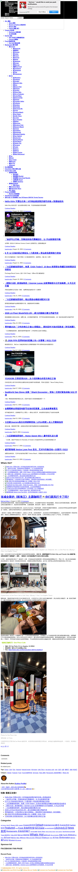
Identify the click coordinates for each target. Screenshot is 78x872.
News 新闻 (42, 773)
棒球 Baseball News (15, 188)
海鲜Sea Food (17, 66)
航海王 (75, 769)
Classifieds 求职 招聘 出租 (13, 169)
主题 (59, 769)
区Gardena (16, 105)
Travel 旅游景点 (5, 835)
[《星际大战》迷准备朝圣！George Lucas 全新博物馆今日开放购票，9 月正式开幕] (30, 474)
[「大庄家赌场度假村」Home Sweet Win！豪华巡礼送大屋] (22, 490)
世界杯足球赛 (13, 172)
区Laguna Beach (18, 112)
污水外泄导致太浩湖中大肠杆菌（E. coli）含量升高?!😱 (17, 789)
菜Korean (16, 63)
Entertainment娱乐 (51, 825)
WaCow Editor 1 (5, 501)
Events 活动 (8, 35)
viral (56, 769)
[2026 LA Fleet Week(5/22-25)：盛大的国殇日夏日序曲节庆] (23, 477)
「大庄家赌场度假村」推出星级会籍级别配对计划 (27, 299)
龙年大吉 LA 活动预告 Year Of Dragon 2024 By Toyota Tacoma (24, 197)
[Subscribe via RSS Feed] (10, 870)
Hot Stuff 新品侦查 (14, 43)
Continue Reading (10, 208)
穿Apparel (38, 837)
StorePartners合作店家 (12, 195)
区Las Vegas (17, 114)
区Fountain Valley (18, 101)
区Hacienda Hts (18, 108)
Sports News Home (50, 831)
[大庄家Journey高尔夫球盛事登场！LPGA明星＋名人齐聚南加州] (24, 488)
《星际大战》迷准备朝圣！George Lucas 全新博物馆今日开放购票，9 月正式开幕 (34, 806)
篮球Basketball (13, 183)
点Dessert (12, 165)
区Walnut (16, 150)
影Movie (71, 835)
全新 (63, 769)
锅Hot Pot (12, 163)
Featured (14, 773)
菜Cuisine (12, 46)
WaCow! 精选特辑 (23, 835)
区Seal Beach (17, 141)
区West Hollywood (18, 154)
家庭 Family (63, 835)
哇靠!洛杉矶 (6, 868)
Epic (14, 769)
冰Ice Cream (13, 159)
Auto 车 (8, 825)
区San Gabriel (17, 136)
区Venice (15, 149)
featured (18, 769)
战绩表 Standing (18, 181)
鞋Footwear (18, 840)
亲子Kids (56, 837)
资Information (64, 837)
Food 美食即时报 (10, 41)
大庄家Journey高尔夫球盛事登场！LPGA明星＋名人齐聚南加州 (34, 422)
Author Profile (20, 783)
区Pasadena (16, 130)
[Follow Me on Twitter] (29, 870)
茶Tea (10, 156)
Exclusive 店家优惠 (15, 32)
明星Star (13, 837)
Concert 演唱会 (13, 39)
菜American (16, 48)
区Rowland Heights (19, 134)
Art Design (3, 825)
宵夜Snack (12, 161)
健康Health (47, 835)
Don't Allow (42, 12)
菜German (16, 57)
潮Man (18, 837)
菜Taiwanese (17, 70)
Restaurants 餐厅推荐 (11, 45)
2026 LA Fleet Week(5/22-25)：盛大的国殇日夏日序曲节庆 (31, 313)
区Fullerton (16, 103)
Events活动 (64, 825)
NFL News (12, 190)
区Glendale (16, 107)
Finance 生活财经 (10, 192)
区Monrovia (16, 123)
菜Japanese (16, 61)
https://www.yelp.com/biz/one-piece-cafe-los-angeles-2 (25, 650)
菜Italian (15, 59)
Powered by (23, 12)
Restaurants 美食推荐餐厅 (54, 773)
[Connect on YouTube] (64, 870)
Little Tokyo (41, 769)
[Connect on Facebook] (46, 870)
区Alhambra (16, 77)
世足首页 (15, 174)
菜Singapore (17, 68)
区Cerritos (16, 90)
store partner (59, 831)
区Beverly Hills (17, 83)
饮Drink (11, 158)
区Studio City (17, 143)
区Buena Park (17, 87)
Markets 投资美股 (14, 194)
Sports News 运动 (10, 170)
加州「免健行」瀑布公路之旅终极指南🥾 (14, 787)
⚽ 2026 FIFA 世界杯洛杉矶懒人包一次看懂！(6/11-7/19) (30, 340)
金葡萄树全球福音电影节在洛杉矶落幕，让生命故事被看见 (31, 408)
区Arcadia (16, 81)
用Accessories (30, 837)
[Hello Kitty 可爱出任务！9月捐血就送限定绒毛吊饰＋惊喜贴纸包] (24, 466)
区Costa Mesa (17, 96)
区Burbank (16, 88)
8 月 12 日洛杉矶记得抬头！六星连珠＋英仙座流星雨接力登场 (33, 253)
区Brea (15, 85)
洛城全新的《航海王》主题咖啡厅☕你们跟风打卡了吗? (35, 496)
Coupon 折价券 (9, 30)
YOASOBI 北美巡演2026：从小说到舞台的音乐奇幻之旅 (30, 378)
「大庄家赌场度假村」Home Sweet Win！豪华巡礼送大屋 (31, 436)
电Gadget (12, 840)
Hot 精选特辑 (9, 167)
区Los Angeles (17, 119)
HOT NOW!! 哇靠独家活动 (16, 37)
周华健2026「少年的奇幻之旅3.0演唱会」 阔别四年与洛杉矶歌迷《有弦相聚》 (40, 327)
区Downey (16, 99)
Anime (6, 769)
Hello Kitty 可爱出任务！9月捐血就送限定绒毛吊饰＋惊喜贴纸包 (34, 201)
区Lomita (16, 118)
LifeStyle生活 (60, 828)
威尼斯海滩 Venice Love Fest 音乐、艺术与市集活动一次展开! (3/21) (36, 449)
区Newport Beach (18, 127)
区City (11, 76)
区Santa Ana (17, 138)
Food (19, 773)
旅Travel (7, 838)
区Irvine (15, 110)
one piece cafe (49, 769)
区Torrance (16, 145)
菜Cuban (15, 54)
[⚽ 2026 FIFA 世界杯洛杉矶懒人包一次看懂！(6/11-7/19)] (22, 481)
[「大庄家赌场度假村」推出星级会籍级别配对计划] (20, 476)
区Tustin (15, 147)
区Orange (16, 128)
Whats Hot (66, 773)
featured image (26, 769)
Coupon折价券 (29, 825)
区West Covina (17, 152)
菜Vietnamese (17, 74)
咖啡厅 (67, 769)
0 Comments (27, 211)
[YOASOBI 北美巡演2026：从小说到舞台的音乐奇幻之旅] (22, 483)
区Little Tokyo (17, 116)
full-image (34, 769)
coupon (20, 825)
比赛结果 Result (18, 180)
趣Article (72, 837)
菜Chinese (16, 52)
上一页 (3, 746)
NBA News (16, 185)
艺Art (51, 837)
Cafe (10, 769)
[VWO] (28, 12)
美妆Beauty (45, 837)
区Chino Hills (17, 92)
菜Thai (15, 72)
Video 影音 (14, 835)
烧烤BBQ (15, 50)
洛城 (71, 769)
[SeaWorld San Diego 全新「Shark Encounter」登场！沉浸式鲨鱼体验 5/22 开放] (29, 485)
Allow (54, 12)
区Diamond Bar (18, 97)
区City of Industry (18, 94)
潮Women (23, 837)
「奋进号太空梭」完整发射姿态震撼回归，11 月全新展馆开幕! (33, 239)
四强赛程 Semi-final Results (21, 178)
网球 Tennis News (14, 187)
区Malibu (16, 121)
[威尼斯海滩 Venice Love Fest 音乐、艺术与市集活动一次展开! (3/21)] (26, 492)
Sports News (41, 831)
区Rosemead (17, 132)
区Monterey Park (18, 125)
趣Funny (4, 840)
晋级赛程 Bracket (18, 176)
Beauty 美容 (14, 825)
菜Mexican (16, 65)
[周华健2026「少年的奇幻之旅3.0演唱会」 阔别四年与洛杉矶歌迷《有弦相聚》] (29, 479)
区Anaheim (16, 79)
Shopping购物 (33, 831)
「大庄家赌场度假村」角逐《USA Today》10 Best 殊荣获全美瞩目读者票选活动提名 (35, 803)
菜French (16, 56)
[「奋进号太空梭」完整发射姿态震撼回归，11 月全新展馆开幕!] (24, 468)
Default (9, 773)
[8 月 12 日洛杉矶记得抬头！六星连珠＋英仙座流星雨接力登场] (24, 470)
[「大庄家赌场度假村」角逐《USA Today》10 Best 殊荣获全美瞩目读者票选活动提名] (30, 472)
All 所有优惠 (12, 34)
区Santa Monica (18, 139)
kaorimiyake (8, 211)
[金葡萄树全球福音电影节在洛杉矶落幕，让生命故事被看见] (23, 486)
